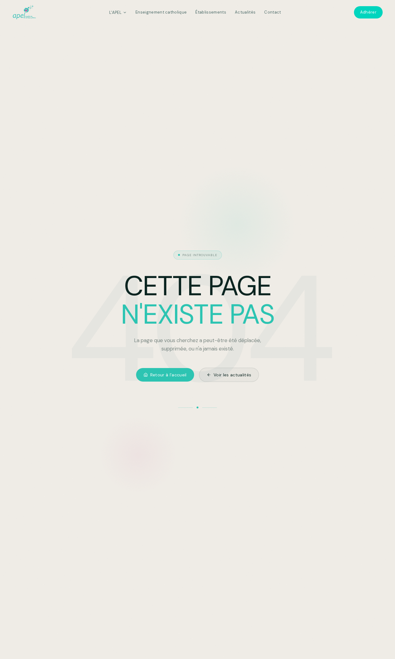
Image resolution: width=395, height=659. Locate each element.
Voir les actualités (233, 375)
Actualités (245, 12)
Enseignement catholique (161, 12)
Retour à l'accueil (168, 375)
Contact (272, 12)
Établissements (210, 12)
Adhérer (368, 12)
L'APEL (115, 12)
